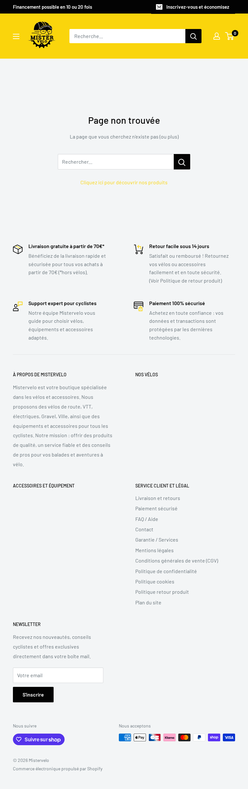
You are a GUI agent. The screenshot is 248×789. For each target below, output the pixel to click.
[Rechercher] (193, 36)
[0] (230, 36)
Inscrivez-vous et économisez (197, 7)
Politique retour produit (162, 592)
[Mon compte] (216, 36)
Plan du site (148, 602)
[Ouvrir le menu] (16, 36)
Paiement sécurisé (156, 508)
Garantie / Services (156, 539)
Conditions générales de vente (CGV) (176, 560)
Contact (144, 529)
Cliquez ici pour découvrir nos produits (124, 182)
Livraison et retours (157, 498)
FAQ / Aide (146, 519)
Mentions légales (154, 550)
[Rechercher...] (182, 161)
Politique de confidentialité (166, 571)
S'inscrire (33, 694)
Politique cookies (154, 581)
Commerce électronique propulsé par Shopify (57, 768)
